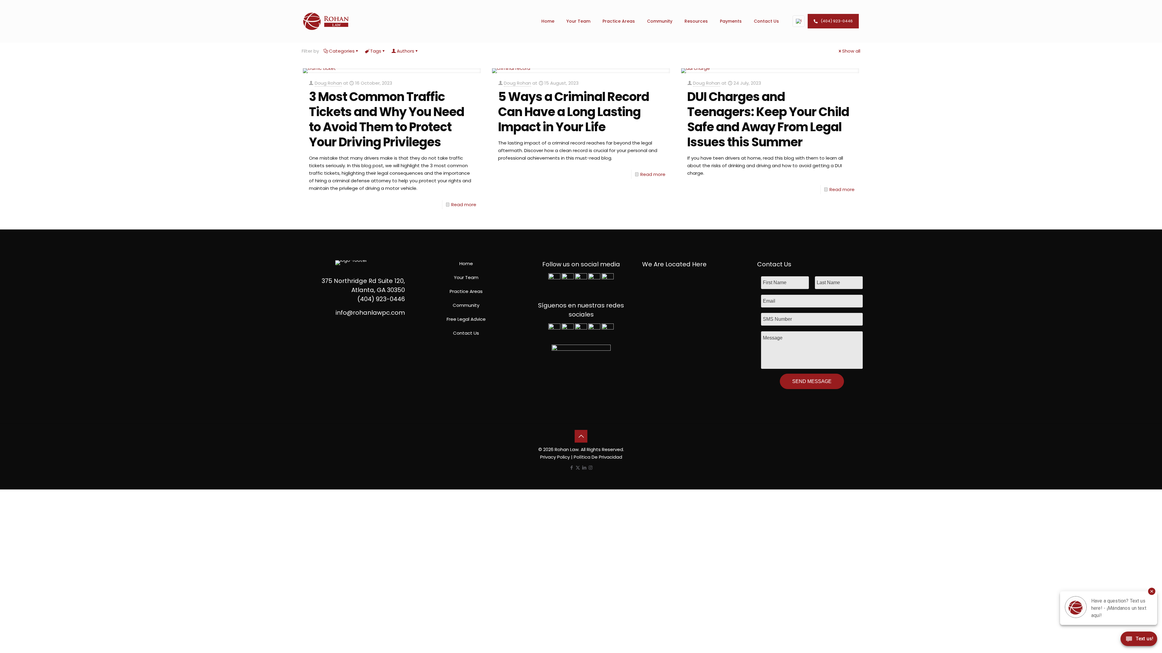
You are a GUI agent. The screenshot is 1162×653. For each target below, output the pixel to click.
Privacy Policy (555, 457)
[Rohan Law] (326, 21)
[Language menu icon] (799, 21)
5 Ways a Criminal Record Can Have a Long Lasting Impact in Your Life (573, 111)
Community (466, 305)
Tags (375, 51)
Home (466, 263)
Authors (405, 51)
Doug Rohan (328, 83)
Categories (342, 51)
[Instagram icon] (590, 467)
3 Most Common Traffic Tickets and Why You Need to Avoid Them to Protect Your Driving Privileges (386, 119)
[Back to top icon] (581, 436)
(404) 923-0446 (837, 21)
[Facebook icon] (571, 467)
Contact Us (466, 333)
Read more (463, 204)
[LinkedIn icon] (584, 467)
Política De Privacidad (598, 457)
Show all (851, 51)
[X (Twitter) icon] (578, 467)
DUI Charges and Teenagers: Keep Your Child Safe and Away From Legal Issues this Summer (768, 119)
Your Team (466, 277)
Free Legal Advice (466, 319)
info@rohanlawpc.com (370, 312)
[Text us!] (1139, 640)
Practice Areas (466, 291)
